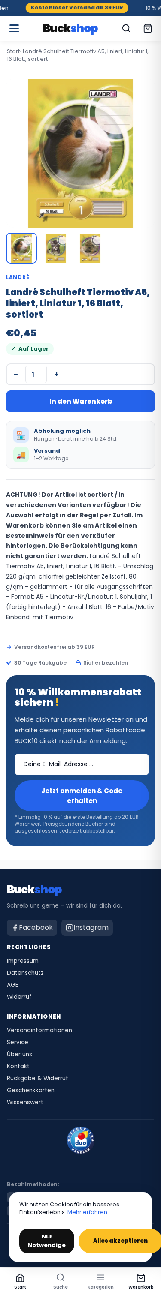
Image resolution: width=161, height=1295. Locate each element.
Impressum (23, 961)
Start (13, 51)
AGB (13, 985)
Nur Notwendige (47, 1240)
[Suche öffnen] (126, 28)
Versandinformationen (39, 1030)
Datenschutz (25, 973)
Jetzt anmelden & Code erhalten (81, 795)
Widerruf (19, 997)
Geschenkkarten (31, 1090)
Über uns (19, 1054)
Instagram (91, 927)
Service (17, 1042)
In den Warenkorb (80, 401)
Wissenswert (25, 1102)
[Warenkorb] (147, 28)
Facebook (36, 927)
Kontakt (18, 1066)
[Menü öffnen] (14, 28)
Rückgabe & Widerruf (37, 1078)
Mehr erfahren (87, 1212)
